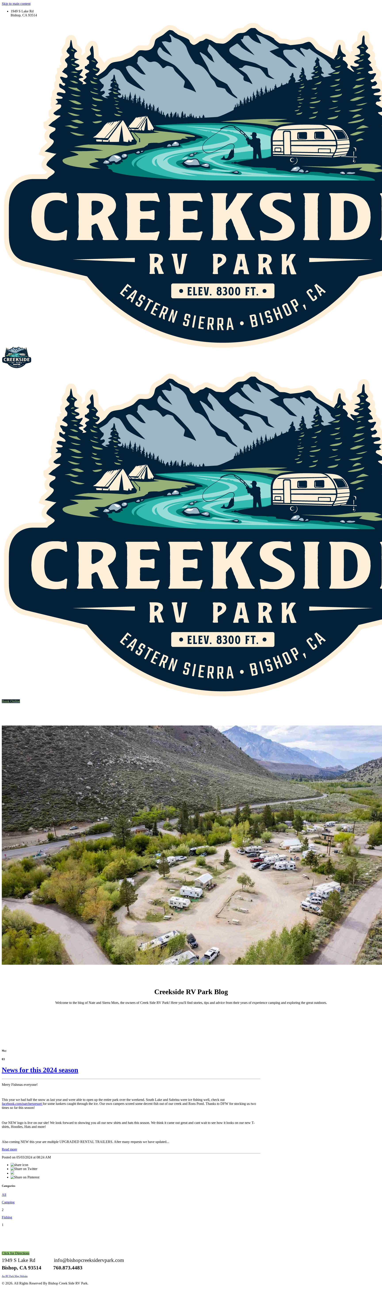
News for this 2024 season (40, 1070)
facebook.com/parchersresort (22, 1104)
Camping (8, 1202)
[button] (11, 701)
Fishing (7, 1217)
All (4, 1195)
